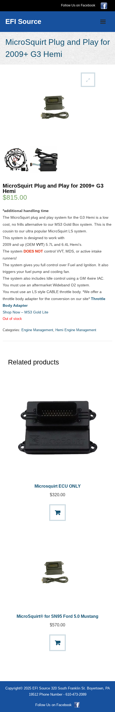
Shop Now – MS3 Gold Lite (25, 312)
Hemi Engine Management (75, 330)
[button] (88, 79)
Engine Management (37, 330)
